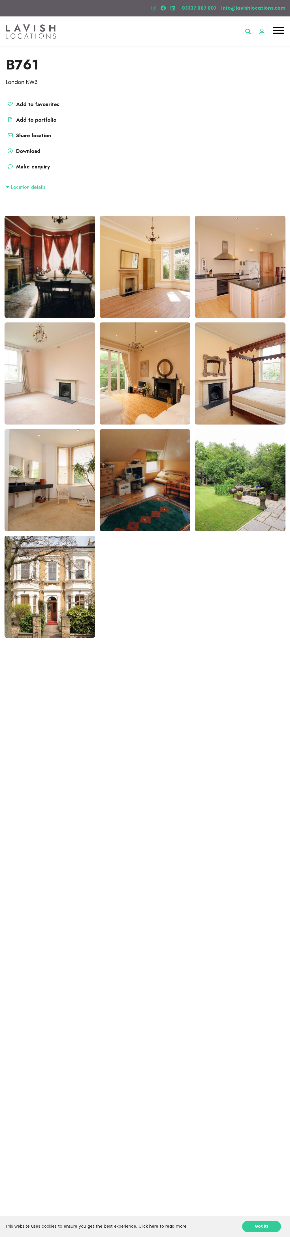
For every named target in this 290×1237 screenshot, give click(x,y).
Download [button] (28, 151)
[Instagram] (154, 8)
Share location (32, 135)
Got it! (261, 1226)
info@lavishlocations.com (253, 8)
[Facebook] (163, 8)
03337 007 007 (199, 8)
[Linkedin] (172, 8)
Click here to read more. (162, 1226)
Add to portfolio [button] (35, 120)
